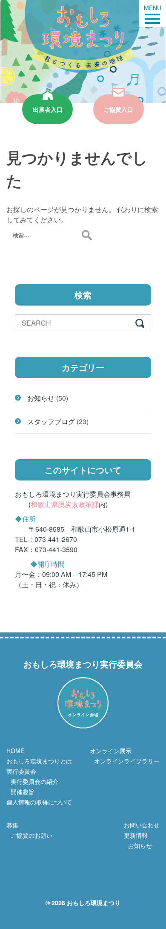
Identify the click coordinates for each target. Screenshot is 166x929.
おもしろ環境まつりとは (39, 761)
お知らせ (40, 398)
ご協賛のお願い (31, 835)
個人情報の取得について (39, 802)
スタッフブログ (51, 421)
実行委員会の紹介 (34, 781)
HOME (15, 750)
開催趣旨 (22, 791)
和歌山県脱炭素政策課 (65, 504)
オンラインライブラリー (127, 761)
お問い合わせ (142, 825)
